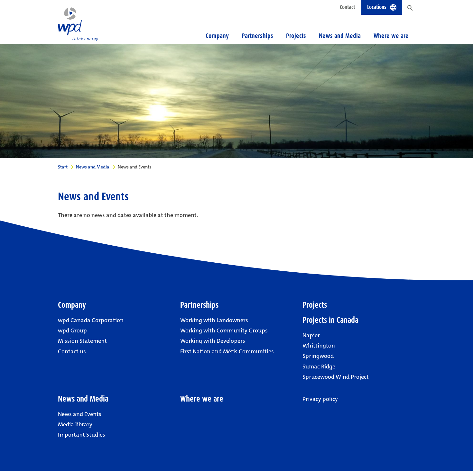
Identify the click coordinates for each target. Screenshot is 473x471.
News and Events (79, 414)
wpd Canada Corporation (91, 320)
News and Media (92, 167)
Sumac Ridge (318, 366)
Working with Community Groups (224, 330)
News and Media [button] (340, 36)
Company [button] (217, 36)
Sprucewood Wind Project (335, 377)
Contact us (72, 351)
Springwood (318, 356)
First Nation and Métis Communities (227, 351)
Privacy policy (320, 399)
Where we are (391, 36)
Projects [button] (296, 36)
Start (63, 167)
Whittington (318, 345)
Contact (347, 7)
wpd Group (72, 330)
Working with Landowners (214, 320)
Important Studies (81, 435)
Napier (311, 335)
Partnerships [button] (257, 36)
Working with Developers (212, 341)
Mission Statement (82, 341)
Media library (75, 424)
